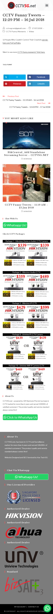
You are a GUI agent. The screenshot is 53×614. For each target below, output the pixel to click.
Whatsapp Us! (16, 225)
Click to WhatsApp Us (21, 417)
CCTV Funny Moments (16, 31)
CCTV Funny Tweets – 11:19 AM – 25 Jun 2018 (26, 206)
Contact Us (33, 607)
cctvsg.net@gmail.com (16, 28)
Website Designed (12, 457)
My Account (20, 607)
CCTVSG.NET (43, 611)
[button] (47, 5)
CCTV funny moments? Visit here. (31, 52)
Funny (9, 64)
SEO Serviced (28, 457)
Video (31, 31)
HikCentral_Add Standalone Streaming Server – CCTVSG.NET (26, 153)
